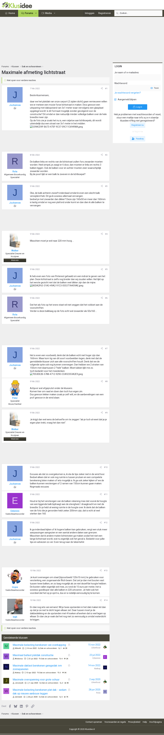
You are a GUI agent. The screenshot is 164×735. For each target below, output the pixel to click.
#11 (105, 494)
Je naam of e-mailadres (126, 72)
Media (48, 13)
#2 (106, 155)
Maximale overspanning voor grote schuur (36, 679)
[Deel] (102, 88)
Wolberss (19, 659)
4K (68, 683)
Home (11, 13)
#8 (106, 381)
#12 (105, 522)
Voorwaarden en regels (115, 722)
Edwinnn (96, 658)
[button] (36, 13)
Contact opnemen (94, 722)
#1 (106, 88)
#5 (106, 269)
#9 (106, 412)
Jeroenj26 (19, 683)
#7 (106, 348)
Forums (29, 13)
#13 (105, 570)
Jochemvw (15, 105)
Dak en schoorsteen (48, 648)
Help (145, 722)
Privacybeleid (134, 722)
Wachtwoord (120, 83)
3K (65, 673)
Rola (98, 693)
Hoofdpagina (155, 722)
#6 (106, 298)
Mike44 (18, 648)
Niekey (17, 673)
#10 (105, 467)
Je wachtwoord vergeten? (127, 92)
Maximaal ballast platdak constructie (33, 655)
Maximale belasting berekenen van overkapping (39, 644)
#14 (105, 600)
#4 (106, 234)
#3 (106, 186)
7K (67, 697)
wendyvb (18, 697)
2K (66, 648)
